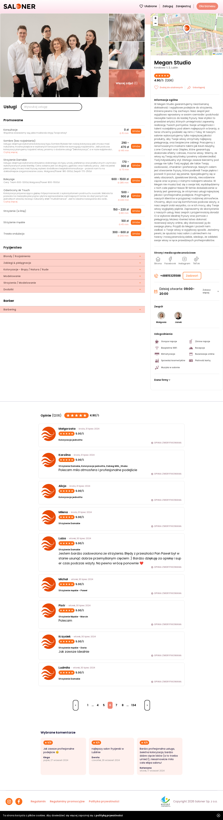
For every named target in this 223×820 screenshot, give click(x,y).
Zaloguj (168, 6)
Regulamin (38, 801)
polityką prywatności (109, 815)
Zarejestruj (183, 6)
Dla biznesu (207, 6)
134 (133, 705)
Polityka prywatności (104, 801)
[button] (186, 29)
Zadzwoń (192, 276)
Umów (136, 131)
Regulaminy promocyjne (67, 801)
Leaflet (218, 53)
